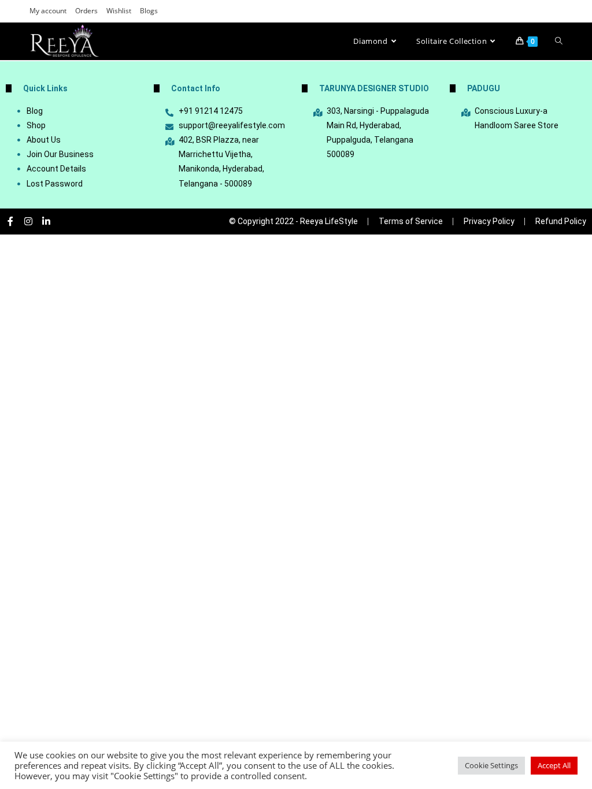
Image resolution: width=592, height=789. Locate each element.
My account (47, 11)
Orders (86, 11)
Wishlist (118, 11)
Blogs (149, 11)
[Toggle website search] (558, 41)
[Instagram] (28, 221)
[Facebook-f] (10, 221)
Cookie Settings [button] (491, 765)
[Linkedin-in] (46, 221)
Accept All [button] (554, 765)
